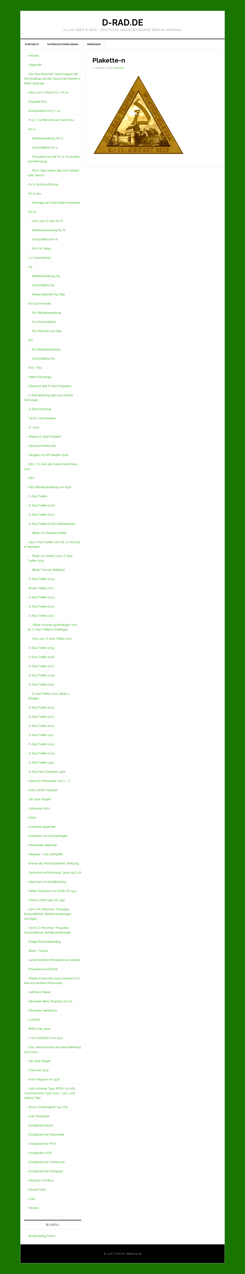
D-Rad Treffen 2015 (41, 684)
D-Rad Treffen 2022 (42, 606)
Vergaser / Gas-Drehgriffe (46, 854)
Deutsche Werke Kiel (42, 446)
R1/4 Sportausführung (43, 184)
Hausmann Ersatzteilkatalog (47, 881)
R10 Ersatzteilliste (44, 322)
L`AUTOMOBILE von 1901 (46, 1038)
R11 (31, 340)
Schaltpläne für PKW (42, 1143)
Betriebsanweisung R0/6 (48, 230)
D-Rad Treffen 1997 (41, 762)
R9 (30, 267)
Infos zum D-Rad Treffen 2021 (52, 638)
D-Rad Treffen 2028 (42, 505)
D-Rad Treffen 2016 (41, 675)
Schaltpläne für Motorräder (46, 1134)
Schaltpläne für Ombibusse (47, 1162)
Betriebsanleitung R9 (46, 276)
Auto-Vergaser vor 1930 (44, 1079)
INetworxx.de (134, 1253)
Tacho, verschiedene (42, 418)
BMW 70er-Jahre (39, 1029)
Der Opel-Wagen (40, 799)
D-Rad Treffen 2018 (41, 657)
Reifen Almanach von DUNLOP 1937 (53, 891)
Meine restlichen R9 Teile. (48, 294)
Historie (34, 55)
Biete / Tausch (38, 951)
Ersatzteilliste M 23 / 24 (44, 111)
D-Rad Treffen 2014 (41, 707)
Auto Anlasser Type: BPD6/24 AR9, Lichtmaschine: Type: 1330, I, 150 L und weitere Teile (50, 1093)
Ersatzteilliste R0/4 (45, 147)
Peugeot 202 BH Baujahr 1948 (48, 455)
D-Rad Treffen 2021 (41, 615)
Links (32, 1198)
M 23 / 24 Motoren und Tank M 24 (51, 120)
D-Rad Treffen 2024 (42, 579)
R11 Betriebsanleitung (46, 349)
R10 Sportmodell (40, 303)
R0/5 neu (35, 193)
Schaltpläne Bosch (41, 1125)
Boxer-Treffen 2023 (41, 588)
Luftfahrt (34, 1019)
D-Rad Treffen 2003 (42, 753)
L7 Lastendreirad (40, 257)
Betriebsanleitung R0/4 (47, 138)
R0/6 (32, 212)
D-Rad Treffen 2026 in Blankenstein (52, 524)
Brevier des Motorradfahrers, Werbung (54, 863)
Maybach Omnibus (41, 1180)
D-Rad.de (122, 22)
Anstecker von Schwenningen (48, 836)
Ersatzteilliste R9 (43, 285)
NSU (31, 478)
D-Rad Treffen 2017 (41, 666)
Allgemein (35, 65)
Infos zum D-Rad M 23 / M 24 (48, 92)
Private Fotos (37, 1189)
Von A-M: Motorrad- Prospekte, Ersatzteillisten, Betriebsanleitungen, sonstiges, (48, 914)
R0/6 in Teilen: (41, 248)
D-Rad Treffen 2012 (41, 726)
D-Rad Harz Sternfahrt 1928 (47, 771)
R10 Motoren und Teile (47, 331)
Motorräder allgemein (43, 845)
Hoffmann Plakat (40, 992)
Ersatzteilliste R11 (43, 358)
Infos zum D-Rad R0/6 (47, 221)
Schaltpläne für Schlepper (46, 1171)
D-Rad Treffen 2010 (41, 744)
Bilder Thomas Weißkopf (48, 570)
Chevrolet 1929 (39, 1070)
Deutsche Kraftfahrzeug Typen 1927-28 (55, 872)
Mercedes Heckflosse (43, 1010)
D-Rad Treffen (38, 496)
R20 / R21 (35, 367)
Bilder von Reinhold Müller (49, 533)
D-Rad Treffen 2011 (41, 735)
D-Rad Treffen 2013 (41, 716)
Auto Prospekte (39, 1116)
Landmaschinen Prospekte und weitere (54, 960)
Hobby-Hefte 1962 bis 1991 (47, 900)
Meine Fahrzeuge (40, 377)
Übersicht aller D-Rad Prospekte (50, 386)
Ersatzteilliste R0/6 (45, 239)
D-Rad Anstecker (40, 409)
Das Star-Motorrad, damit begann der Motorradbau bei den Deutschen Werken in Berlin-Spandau (52, 78)
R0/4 (32, 129)
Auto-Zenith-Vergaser (43, 790)
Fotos (32, 817)
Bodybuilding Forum (42, 1236)
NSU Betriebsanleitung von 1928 (50, 487)
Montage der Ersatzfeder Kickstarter (56, 202)
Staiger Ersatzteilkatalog (45, 941)
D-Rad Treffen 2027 (42, 514)
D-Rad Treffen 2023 (42, 597)
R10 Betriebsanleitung (46, 312)
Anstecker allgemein (42, 826)
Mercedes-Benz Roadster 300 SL (51, 1001)
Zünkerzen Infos (39, 808)
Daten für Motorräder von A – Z (49, 781)
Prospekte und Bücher (43, 969)
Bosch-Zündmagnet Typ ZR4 (48, 1107)
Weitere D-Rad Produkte (45, 436)
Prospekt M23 (38, 101)
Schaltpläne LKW (40, 1153)
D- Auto (34, 427)
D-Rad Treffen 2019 (41, 648)
